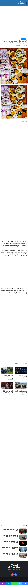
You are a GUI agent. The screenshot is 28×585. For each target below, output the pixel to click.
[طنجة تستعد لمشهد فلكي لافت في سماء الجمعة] (21, 370)
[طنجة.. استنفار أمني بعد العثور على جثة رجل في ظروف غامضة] (7, 370)
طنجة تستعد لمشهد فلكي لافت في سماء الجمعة (21, 376)
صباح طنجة (24, 45)
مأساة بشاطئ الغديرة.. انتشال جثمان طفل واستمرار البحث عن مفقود (10, 536)
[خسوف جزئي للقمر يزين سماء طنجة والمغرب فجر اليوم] (23, 543)
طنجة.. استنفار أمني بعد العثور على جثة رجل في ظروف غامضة (8, 377)
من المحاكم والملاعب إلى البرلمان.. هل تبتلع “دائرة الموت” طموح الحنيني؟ (8, 391)
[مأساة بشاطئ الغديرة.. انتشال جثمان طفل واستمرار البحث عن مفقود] (23, 537)
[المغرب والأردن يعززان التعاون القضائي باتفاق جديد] (23, 531)
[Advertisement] (14, 21)
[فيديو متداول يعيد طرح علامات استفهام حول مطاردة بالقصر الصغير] (21, 385)
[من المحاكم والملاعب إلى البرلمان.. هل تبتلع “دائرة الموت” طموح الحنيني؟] (7, 385)
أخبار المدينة (23, 38)
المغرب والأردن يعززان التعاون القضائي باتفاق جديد (10, 530)
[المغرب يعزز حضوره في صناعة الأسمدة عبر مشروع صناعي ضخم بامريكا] (23, 555)
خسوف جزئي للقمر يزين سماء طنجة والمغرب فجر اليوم (11, 542)
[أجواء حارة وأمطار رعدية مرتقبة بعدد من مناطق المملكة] (23, 549)
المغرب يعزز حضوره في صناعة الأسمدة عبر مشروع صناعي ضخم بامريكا (10, 554)
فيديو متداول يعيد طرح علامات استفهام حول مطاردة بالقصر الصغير (21, 391)
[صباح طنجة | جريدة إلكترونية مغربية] (21, 3)
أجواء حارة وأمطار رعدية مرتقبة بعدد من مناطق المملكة (10, 548)
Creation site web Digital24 (14, 579)
